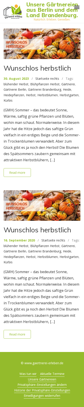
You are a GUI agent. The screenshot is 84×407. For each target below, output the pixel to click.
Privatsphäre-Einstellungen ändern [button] (42, 384)
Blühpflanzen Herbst (45, 84)
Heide (67, 89)
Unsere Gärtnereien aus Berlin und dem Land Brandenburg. (52, 9)
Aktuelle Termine (52, 374)
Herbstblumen (47, 95)
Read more (17, 172)
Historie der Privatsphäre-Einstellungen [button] (42, 390)
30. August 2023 (16, 78)
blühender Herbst (16, 84)
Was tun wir (28, 374)
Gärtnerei (68, 84)
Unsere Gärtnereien (42, 379)
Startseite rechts (47, 78)
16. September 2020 (19, 240)
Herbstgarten (69, 95)
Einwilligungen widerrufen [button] (42, 395)
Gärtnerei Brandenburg (44, 89)
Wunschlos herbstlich (37, 68)
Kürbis (8, 100)
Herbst (31, 95)
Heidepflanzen (14, 95)
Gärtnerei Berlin (15, 89)
